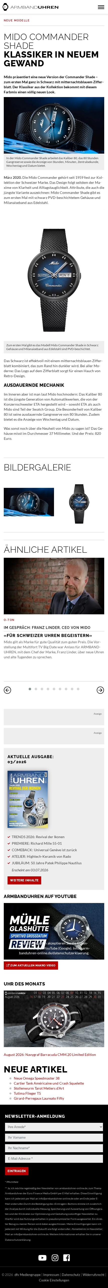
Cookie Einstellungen (54, 1280)
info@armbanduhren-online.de (56, 1198)
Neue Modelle (17, 20)
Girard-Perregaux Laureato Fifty (39, 1098)
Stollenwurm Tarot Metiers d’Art (39, 1088)
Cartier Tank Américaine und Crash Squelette (49, 1083)
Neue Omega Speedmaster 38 (37, 1078)
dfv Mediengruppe (28, 1275)
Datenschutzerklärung (17, 1239)
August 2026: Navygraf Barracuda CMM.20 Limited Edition (50, 1054)
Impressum (51, 1275)
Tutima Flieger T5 (27, 1093)
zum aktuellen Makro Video (33, 965)
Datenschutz (71, 1275)
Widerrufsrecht (93, 1275)
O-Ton (9, 620)
